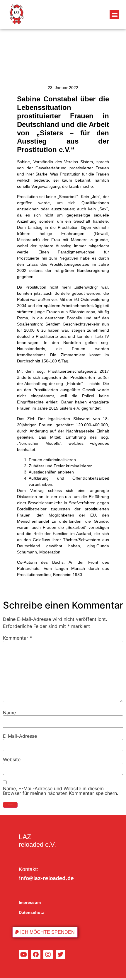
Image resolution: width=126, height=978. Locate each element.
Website (12, 759)
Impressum (30, 902)
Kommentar (17, 637)
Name (9, 712)
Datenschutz (31, 912)
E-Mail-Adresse (20, 736)
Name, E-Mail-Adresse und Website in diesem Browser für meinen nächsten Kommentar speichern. (60, 790)
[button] (114, 14)
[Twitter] (60, 954)
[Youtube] (23, 954)
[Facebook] (35, 954)
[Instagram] (48, 954)
